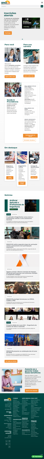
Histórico (15, 400)
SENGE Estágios (34, 436)
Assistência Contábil (35, 408)
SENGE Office (34, 411)
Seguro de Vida (34, 401)
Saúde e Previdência (35, 400)
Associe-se (15, 414)
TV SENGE (15, 431)
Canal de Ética (16, 407)
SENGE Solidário (25, 420)
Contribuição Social (26, 403)
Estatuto (15, 412)
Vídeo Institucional (17, 422)
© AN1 (41, 454)
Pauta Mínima (25, 427)
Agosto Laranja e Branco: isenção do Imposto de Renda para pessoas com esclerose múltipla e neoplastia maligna (21, 273)
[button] (42, 2)
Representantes (16, 402)
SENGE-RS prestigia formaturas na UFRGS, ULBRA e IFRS (20, 299)
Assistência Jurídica (35, 410)
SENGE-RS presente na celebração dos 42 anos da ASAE (21, 351)
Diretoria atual (16, 401)
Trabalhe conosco (17, 416)
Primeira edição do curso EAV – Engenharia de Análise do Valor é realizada (21, 325)
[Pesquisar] (42, 6)
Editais (23, 407)
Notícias (15, 421)
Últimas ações (25, 400)
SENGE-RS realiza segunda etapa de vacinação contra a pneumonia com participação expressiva (21, 246)
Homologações (25, 414)
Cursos (8, 214)
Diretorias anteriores (17, 403)
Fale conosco (16, 415)
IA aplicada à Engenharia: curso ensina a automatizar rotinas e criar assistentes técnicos (19, 218)
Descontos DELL (34, 412)
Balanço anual (16, 411)
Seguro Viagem (34, 405)
